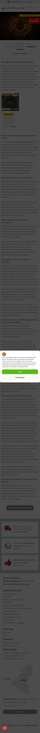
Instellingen (20, 377)
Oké (20, 372)
